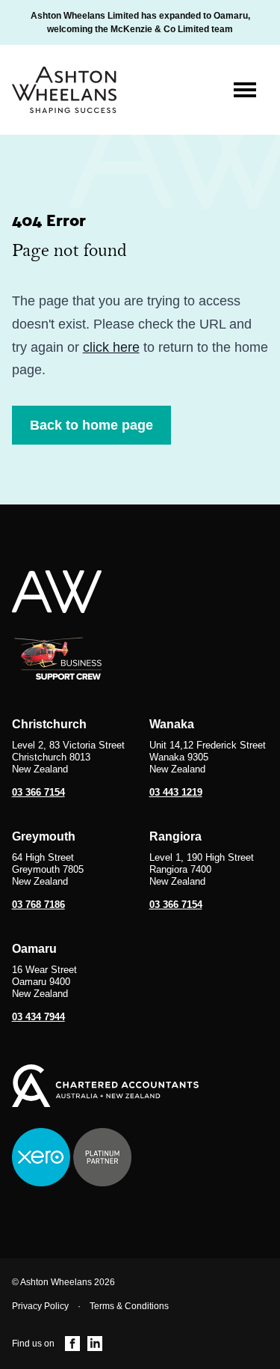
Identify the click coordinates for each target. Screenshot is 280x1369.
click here (111, 347)
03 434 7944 (38, 1016)
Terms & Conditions (129, 1306)
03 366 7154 (38, 792)
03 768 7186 (38, 904)
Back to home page (91, 425)
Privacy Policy (40, 1306)
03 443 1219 (175, 792)
